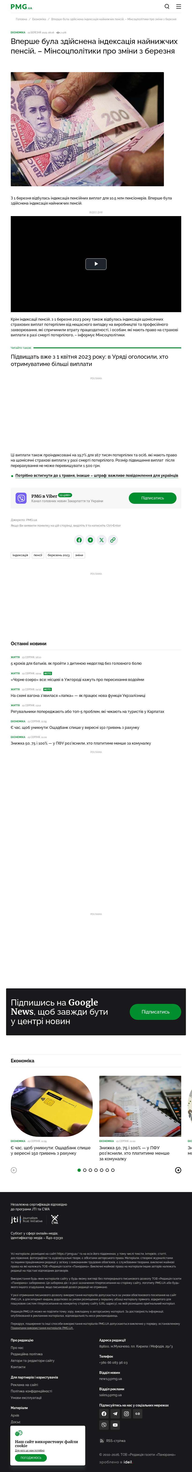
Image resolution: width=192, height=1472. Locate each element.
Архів (15, 1415)
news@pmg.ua (110, 1379)
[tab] (79, 1170)
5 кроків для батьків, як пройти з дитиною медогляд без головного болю (76, 663)
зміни (79, 555)
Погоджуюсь (31, 1458)
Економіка (39, 19)
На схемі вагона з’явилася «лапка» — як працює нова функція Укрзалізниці (78, 695)
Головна (21, 19)
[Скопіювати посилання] (113, 540)
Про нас (17, 1348)
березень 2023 (59, 555)
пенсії (38, 555)
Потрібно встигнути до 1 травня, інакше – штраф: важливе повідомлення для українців (96, 475)
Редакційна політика (27, 1354)
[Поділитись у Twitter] (101, 540)
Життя (15, 657)
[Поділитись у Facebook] (79, 540)
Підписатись (152, 498)
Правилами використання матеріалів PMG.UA (42, 1328)
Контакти (18, 1367)
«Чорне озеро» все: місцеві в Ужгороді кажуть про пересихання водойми (77, 679)
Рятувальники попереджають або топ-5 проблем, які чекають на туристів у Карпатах (87, 711)
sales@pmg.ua (110, 1395)
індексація (20, 555)
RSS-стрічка (116, 1441)
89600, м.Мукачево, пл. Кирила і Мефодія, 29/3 (136, 1346)
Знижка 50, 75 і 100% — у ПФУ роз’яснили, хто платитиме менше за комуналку (81, 743)
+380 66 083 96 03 (113, 1362)
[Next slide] (178, 1170)
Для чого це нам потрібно (29, 1450)
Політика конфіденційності (31, 1391)
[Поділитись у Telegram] (90, 540)
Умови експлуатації (26, 1398)
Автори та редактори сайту (33, 1361)
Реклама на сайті (24, 1385)
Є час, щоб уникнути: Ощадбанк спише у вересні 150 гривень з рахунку (75, 727)
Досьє (16, 1422)
